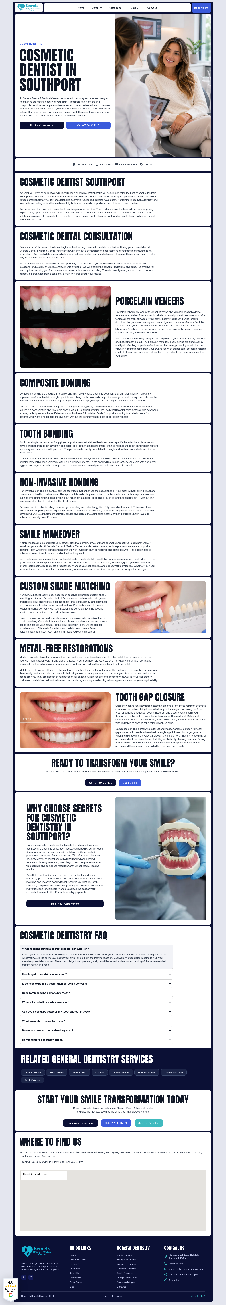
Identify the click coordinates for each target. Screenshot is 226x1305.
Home (81, 7)
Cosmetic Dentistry (126, 1268)
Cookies (117, 1296)
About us (152, 7)
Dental (95, 7)
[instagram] (30, 1277)
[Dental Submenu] (102, 7)
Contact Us (75, 1277)
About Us (74, 1273)
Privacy (107, 1296)
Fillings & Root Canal (127, 1277)
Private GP (134, 7)
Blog (72, 1286)
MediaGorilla (197, 1296)
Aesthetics (115, 7)
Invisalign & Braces (126, 1264)
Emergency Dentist (126, 1259)
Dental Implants (124, 1255)
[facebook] (23, 1277)
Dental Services (78, 1259)
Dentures (121, 1286)
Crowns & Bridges (126, 1282)
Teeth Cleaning (125, 1273)
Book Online (76, 1282)
